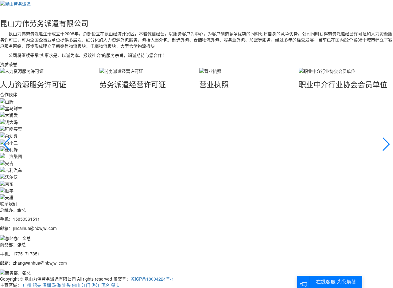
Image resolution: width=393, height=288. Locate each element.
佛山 (76, 285)
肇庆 (115, 285)
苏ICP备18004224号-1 (152, 279)
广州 (27, 285)
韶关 (37, 285)
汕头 (66, 285)
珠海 (56, 285)
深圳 (46, 285)
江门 (86, 285)
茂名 (105, 285)
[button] (386, 144)
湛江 (95, 285)
